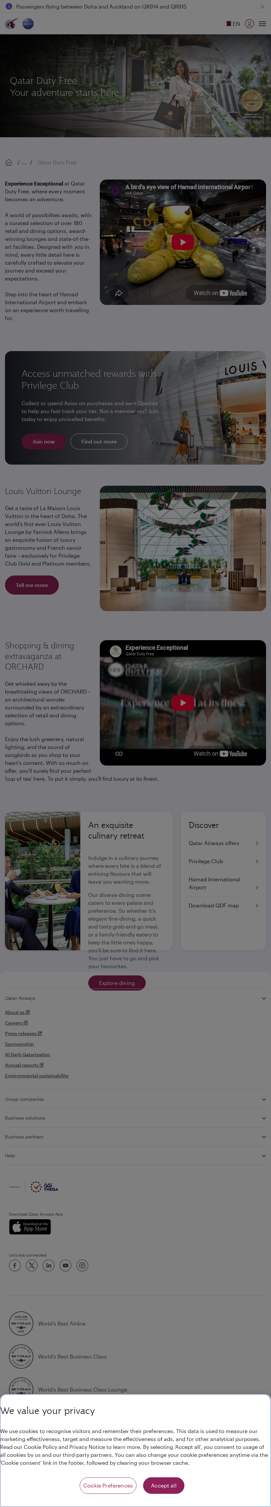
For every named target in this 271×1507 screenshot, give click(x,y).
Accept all (163, 1485)
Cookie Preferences (108, 1485)
